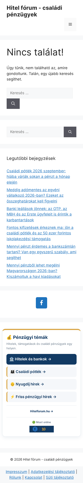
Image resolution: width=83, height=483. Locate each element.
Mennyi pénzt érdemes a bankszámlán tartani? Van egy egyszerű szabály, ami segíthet (41, 252)
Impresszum (16, 471)
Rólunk (15, 477)
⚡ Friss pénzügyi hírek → (33, 397)
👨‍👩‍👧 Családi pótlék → (28, 371)
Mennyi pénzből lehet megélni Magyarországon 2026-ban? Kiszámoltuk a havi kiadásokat (34, 271)
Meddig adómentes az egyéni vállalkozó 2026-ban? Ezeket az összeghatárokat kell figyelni (35, 195)
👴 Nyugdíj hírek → (27, 384)
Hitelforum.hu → (41, 411)
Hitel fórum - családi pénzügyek (34, 11)
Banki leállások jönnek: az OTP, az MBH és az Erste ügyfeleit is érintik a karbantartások (39, 214)
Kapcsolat (33, 477)
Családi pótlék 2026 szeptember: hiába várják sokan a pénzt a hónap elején (38, 177)
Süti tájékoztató (60, 477)
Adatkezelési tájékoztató (53, 471)
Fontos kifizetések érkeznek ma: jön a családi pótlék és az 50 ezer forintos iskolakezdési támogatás (40, 233)
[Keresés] (13, 103)
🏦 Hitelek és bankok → (30, 359)
